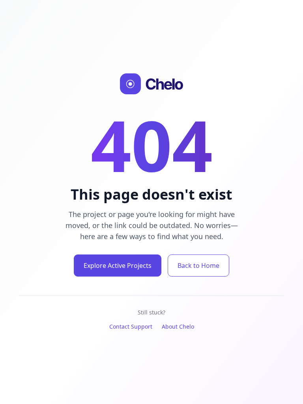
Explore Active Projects (118, 265)
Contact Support (130, 326)
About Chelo (178, 326)
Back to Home (198, 265)
